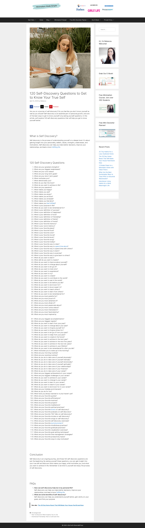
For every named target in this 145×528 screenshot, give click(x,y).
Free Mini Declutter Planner (78, 20)
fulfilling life (56, 147)
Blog (47, 20)
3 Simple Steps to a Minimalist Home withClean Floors (106, 167)
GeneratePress (78, 525)
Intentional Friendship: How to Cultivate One (45, 516)
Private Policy (108, 20)
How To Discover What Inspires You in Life (45, 514)
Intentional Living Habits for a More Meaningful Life (105, 183)
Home (41, 20)
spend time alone (61, 246)
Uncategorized (36, 513)
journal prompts (56, 423)
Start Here (31, 20)
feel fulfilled (51, 203)
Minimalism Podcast (60, 20)
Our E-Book (95, 20)
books (53, 409)
